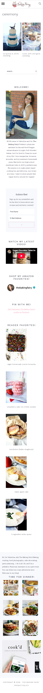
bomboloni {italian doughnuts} (22, 449)
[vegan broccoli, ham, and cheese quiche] (30, 588)
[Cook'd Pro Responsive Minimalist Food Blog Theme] (21, 672)
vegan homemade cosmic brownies (21, 364)
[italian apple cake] (21, 472)
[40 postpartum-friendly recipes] (11, 588)
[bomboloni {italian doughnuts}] (21, 430)
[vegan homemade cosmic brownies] (21, 345)
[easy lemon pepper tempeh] (11, 608)
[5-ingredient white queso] (21, 515)
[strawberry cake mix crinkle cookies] (21, 387)
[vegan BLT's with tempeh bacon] (11, 628)
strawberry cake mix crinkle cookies (21, 407)
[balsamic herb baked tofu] (30, 608)
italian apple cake (21, 492)
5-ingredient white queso (21, 534)
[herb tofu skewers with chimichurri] (30, 628)
